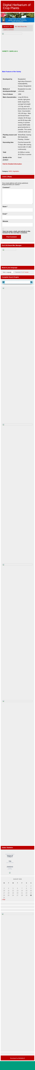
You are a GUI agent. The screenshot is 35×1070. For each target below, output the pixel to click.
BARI (10, 171)
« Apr (3, 899)
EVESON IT (21, 1058)
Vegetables (16, 171)
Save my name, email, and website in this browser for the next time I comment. (16, 232)
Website (5, 221)
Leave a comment (8, 29)
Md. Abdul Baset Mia (21, 26)
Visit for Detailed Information (12, 164)
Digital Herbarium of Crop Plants (17, 6)
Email (5, 214)
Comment (6, 187)
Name (5, 206)
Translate (26, 272)
